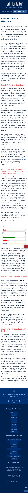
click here (23, 159)
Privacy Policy (14, 453)
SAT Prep (14, 422)
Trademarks (14, 451)
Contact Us (14, 458)
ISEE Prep (14, 429)
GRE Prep (14, 417)
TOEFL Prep (14, 431)
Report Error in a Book (14, 456)
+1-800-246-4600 (16, 476)
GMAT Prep (14, 412)
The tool (3, 300)
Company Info (14, 442)
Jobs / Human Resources (14, 439)
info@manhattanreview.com (14, 473)
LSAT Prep (14, 419)
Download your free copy (8, 376)
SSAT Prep (14, 427)
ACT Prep (14, 424)
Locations (14, 446)
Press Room (14, 444)
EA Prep (14, 415)
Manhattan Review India (14, 449)
